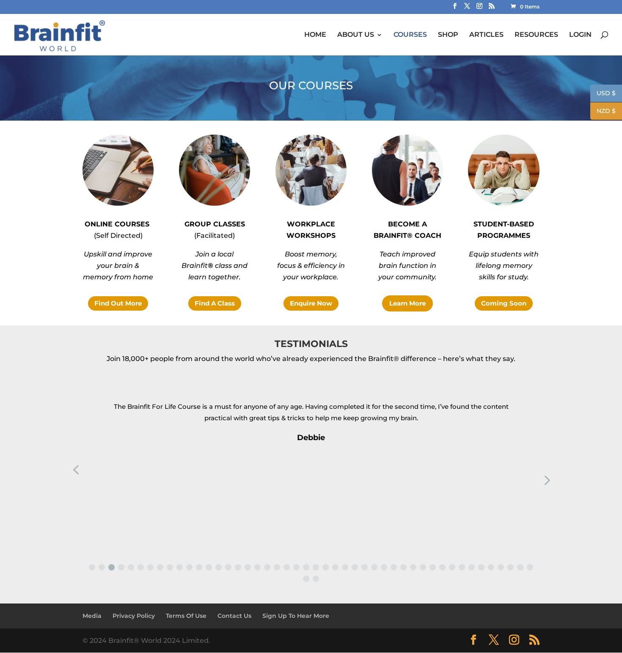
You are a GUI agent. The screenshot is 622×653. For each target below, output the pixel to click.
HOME (315, 35)
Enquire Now (311, 303)
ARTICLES (486, 35)
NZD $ (603, 111)
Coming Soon (503, 303)
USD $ (603, 93)
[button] (92, 567)
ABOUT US (355, 35)
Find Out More (118, 303)
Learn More (407, 303)
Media (92, 616)
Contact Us (234, 616)
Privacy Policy (134, 616)
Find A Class (215, 303)
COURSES (410, 35)
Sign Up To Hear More (295, 616)
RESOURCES (536, 35)
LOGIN (580, 35)
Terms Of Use (186, 616)
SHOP (448, 35)
